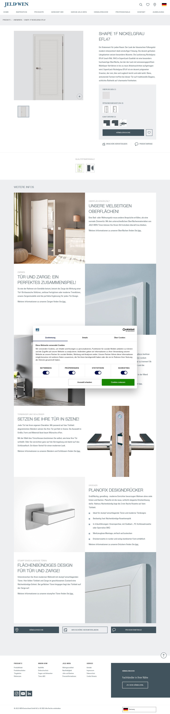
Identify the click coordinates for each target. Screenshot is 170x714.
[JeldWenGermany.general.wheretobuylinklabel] (154, 4)
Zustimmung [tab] (50, 338)
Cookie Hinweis (92, 676)
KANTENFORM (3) (109, 117)
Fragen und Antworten (45, 673)
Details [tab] (85, 338)
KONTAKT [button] (141, 12)
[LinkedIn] (29, 693)
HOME (6, 12)
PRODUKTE (7, 20)
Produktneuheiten (19, 670)
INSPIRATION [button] (21, 12)
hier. (139, 231)
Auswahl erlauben (84, 382)
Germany (132, 709)
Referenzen (17, 676)
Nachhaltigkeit (67, 670)
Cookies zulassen (118, 382)
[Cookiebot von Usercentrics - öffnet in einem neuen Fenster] (124, 330)
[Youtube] (23, 693)
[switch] (72, 373)
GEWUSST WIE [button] (57, 12)
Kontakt (89, 668)
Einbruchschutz (43, 670)
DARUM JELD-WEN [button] (79, 12)
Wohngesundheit (68, 668)
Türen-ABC (41, 676)
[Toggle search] (140, 4)
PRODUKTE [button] (39, 12)
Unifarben (18, 20)
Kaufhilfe (41, 668)
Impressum (90, 670)
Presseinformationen (69, 676)
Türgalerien (17, 673)
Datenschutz (91, 673)
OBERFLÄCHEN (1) (109, 89)
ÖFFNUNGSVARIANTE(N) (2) (113, 103)
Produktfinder (18, 668)
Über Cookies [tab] (119, 338)
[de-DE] (164, 4)
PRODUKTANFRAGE (146, 144)
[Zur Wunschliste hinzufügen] (149, 133)
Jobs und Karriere (68, 673)
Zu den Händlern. (135, 685)
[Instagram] (16, 693)
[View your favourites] (147, 4)
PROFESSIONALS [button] (123, 12)
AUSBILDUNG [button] (158, 12)
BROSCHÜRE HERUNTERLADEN (116, 144)
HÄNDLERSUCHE (101, 12)
